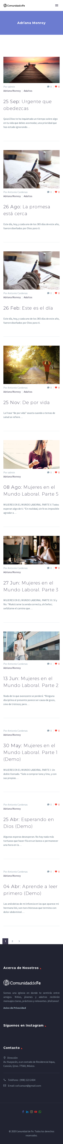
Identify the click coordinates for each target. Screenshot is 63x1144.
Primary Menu (57, 5)
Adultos (28, 90)
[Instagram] (31, 1111)
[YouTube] (35, 1111)
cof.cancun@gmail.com (28, 1085)
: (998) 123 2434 (27, 1080)
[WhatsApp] (40, 1111)
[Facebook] (23, 1111)
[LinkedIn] (27, 1111)
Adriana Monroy (12, 90)
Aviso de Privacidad (14, 1007)
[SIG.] (19, 941)
